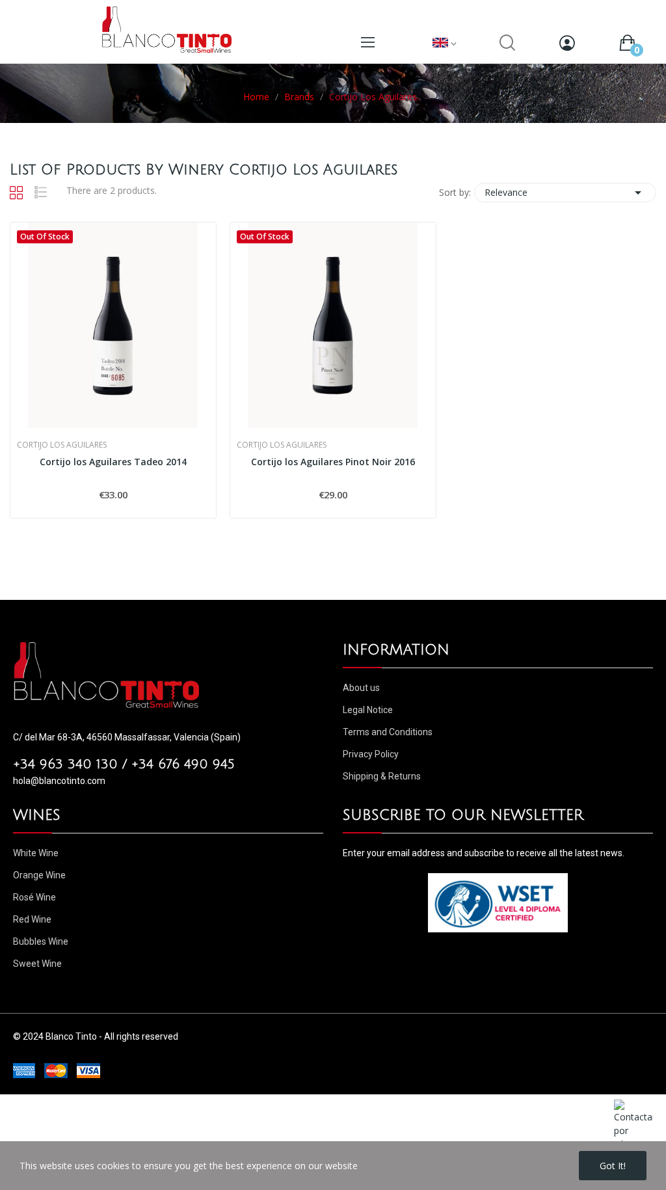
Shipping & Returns (382, 776)
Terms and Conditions (388, 732)
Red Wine (32, 919)
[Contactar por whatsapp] (633, 1124)
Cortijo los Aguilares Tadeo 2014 (113, 461)
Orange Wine (39, 875)
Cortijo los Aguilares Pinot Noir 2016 (333, 461)
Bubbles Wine (40, 941)
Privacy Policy (371, 754)
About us (361, 688)
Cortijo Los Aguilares (62, 445)
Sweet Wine (37, 963)
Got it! (613, 1165)
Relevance (565, 192)
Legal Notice (368, 710)
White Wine (36, 853)
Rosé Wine (34, 897)
